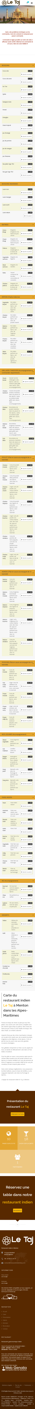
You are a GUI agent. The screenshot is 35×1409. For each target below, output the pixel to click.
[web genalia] (14, 1368)
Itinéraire (4, 1281)
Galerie (5, 1320)
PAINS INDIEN (7, 797)
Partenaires (28, 1385)
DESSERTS (5, 915)
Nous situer (4, 1275)
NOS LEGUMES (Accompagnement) (14, 734)
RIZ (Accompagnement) (10, 881)
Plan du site (18, 1385)
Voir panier (29, 216)
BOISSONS (5, 65)
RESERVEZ (17, 1210)
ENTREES (5, 225)
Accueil (5, 1311)
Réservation (6, 1326)
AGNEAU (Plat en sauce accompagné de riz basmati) (16, 573)
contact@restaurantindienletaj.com (14, 1263)
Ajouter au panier (27, 74)
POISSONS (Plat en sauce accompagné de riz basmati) (17, 663)
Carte (4, 1314)
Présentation (6, 1317)
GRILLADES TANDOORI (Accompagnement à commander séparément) (17, 371)
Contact (5, 1329)
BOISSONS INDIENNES (10, 184)
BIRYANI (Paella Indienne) (11, 297)
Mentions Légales (7, 1385)
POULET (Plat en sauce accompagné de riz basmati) (16, 458)
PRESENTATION (17, 1114)
